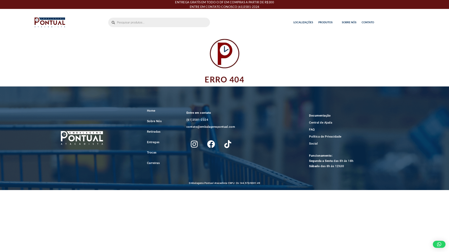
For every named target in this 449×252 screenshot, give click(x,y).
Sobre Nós (349, 22)
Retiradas (154, 131)
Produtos (325, 22)
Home (151, 110)
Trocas (152, 152)
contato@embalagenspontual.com (210, 126)
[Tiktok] (228, 144)
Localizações (303, 22)
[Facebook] (211, 144)
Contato (368, 22)
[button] (439, 244)
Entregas (153, 142)
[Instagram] (194, 144)
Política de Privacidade (325, 136)
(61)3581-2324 (248, 7)
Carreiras (153, 163)
